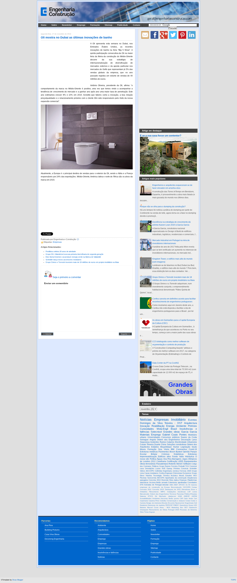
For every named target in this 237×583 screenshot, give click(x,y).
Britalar (154, 454)
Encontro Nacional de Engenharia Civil (182, 503)
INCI (195, 476)
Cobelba (163, 501)
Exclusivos (187, 473)
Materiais (145, 434)
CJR (181, 498)
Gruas (190, 505)
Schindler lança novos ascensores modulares (63, 260)
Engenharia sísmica (171, 471)
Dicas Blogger (17, 580)
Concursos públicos (170, 437)
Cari (195, 498)
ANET (176, 485)
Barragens (176, 459)
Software (187, 464)
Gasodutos (184, 505)
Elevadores (186, 489)
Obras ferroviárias (148, 464)
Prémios (192, 426)
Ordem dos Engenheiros (168, 440)
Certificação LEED (175, 461)
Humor (176, 447)
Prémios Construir (180, 468)
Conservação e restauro (176, 501)
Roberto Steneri (176, 464)
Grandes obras (171, 431)
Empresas (57, 242)
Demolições (149, 468)
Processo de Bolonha (188, 510)
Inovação (145, 426)
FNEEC (176, 505)
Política (153, 459)
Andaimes (156, 498)
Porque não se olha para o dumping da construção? (163, 206)
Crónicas (165, 454)
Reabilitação (158, 426)
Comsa (194, 487)
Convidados (192, 482)
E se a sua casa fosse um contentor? (160, 135)
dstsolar (165, 485)
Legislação (185, 447)
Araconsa (164, 498)
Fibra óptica (174, 480)
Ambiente (181, 426)
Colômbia (158, 471)
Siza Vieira (163, 449)
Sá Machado (160, 496)
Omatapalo (144, 510)
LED (195, 505)
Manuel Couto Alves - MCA (158, 507)
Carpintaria (144, 501)
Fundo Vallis (178, 456)
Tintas (146, 512)
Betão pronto (174, 498)
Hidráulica (189, 456)
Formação (95, 25)
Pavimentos (163, 452)
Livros (195, 492)
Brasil (174, 428)
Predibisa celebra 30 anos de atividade (61, 251)
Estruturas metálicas (149, 452)
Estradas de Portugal (152, 485)
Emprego (81, 25)
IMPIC (163, 492)
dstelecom (172, 496)
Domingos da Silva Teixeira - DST (161, 423)
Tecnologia (157, 476)
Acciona (152, 482)
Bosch (172, 452)
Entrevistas (177, 473)
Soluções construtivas (176, 444)
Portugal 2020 (173, 510)
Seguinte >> (125, 334)
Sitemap (108, 25)
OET (186, 507)
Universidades (154, 437)
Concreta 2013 (155, 480)
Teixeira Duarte (153, 444)
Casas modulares (151, 473)
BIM (172, 449)
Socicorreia (151, 478)
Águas (160, 459)
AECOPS (160, 478)
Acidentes (154, 442)
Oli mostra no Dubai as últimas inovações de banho (76, 37)
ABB (171, 485)
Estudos (188, 476)
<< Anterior (47, 334)
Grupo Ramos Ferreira (168, 466)
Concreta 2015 (158, 489)
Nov (181, 507)
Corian (188, 501)
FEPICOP (169, 505)
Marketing (175, 507)
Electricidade (181, 442)
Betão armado (162, 482)
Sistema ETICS (146, 496)
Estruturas (192, 454)
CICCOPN (186, 487)
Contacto (154, 557)
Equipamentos (190, 461)
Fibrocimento (154, 492)
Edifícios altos (164, 456)
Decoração (186, 440)
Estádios (155, 447)
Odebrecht (193, 507)
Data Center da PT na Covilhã (165, 363)
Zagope (152, 512)
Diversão (164, 480)
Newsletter (67, 25)
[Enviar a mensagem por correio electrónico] (79, 239)
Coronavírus (181, 449)
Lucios (158, 468)
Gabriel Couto (170, 434)
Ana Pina (167, 459)
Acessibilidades (145, 498)
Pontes (183, 434)
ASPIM (194, 496)
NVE (163, 468)
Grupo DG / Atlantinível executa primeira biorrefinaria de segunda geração (74, 254)
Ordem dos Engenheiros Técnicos (163, 494)
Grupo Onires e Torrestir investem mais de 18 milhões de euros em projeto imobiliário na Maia (82, 262)
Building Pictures (52, 530)
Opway (169, 468)
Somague (144, 440)
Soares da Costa (189, 437)
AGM (180, 496)
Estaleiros (143, 505)
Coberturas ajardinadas (177, 482)
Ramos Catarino (167, 442)
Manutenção (144, 494)
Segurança (145, 442)
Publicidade (122, 25)
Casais (143, 444)
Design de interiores (153, 503)
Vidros (142, 471)
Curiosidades (147, 428)
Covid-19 (193, 449)
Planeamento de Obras (158, 510)
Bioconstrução (176, 487)
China (163, 444)
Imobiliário (178, 419)
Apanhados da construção (176, 478)
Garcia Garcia (189, 431)
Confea (162, 473)
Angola (153, 440)
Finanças (183, 480)
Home (43, 25)
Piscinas (143, 478)
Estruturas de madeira (156, 505)
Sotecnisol (156, 431)
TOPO (233, 580)
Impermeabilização (148, 456)
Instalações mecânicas (176, 492)
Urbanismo (192, 442)
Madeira (143, 507)
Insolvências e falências (108, 552)
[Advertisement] (65, 63)
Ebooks (164, 503)
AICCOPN (150, 471)
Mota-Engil (162, 428)
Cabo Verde (188, 498)
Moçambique (166, 447)
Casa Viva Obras (52, 534)
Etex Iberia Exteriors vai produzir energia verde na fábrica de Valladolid (73, 257)
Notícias (146, 419)
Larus (194, 440)
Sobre (54, 25)
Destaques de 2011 (173, 489)
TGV (187, 466)
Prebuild (181, 466)
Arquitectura (190, 423)
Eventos (192, 419)
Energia (170, 426)
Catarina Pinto (154, 501)
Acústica (174, 476)
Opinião (186, 452)
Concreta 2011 (145, 489)
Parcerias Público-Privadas (187, 494)
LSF (189, 492)
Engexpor (169, 473)
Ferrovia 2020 (185, 471)
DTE (141, 485)
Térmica (166, 476)
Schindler (193, 468)
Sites (142, 512)
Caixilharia (161, 461)
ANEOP (187, 496)
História (149, 476)
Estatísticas (179, 454)
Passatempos (162, 464)
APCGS (182, 485)
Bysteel (179, 452)
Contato (136, 25)
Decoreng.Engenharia (54, 539)
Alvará (181, 476)
